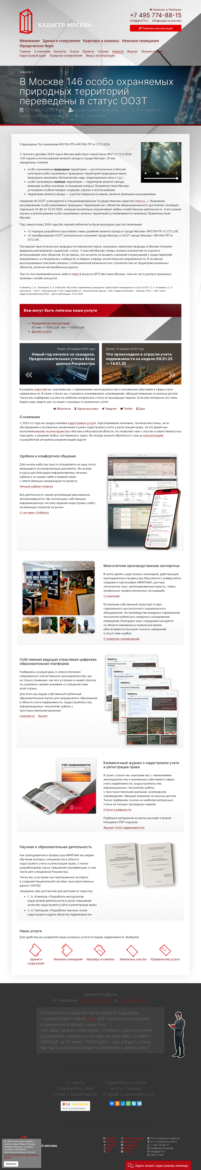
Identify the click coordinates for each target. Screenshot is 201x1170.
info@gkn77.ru (139, 20)
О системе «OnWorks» (34, 512)
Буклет (43, 716)
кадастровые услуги (82, 423)
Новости (117, 51)
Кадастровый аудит (33, 55)
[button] (158, 1165)
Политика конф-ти (134, 1138)
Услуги (74, 51)
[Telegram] (139, 1103)
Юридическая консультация (51, 323)
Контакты (60, 51)
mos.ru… (141, 201)
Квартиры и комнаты (101, 41)
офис (91, 1018)
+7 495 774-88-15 (155, 15)
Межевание (30, 41)
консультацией (153, 435)
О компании (42, 51)
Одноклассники (87, 408)
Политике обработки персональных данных (21, 1156)
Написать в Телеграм (166, 9)
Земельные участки (132, 959)
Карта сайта (130, 1141)
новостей (40, 389)
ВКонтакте (63, 408)
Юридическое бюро (37, 46)
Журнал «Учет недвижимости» (124, 827)
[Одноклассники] (117, 1103)
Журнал (132, 51)
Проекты (88, 51)
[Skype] (134, 1103)
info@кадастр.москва (166, 20)
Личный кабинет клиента (36, 486)
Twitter (128, 408)
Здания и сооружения (61, 41)
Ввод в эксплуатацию (100, 55)
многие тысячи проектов (52, 431)
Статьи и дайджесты (117, 809)
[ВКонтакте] (112, 1103)
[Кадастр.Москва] (65, 23)
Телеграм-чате (132, 1000)
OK (108, 1151)
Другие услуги (41, 331)
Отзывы (103, 51)
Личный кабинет (152, 51)
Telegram (110, 408)
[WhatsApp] (128, 1103)
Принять (11, 1163)
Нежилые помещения (140, 41)
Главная (25, 51)
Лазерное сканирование (66, 55)
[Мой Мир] (123, 1103)
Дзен (141, 408)
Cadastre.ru (27, 716)
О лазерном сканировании (121, 638)
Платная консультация (157, 28)
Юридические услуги (165, 959)
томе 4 (76, 274)
